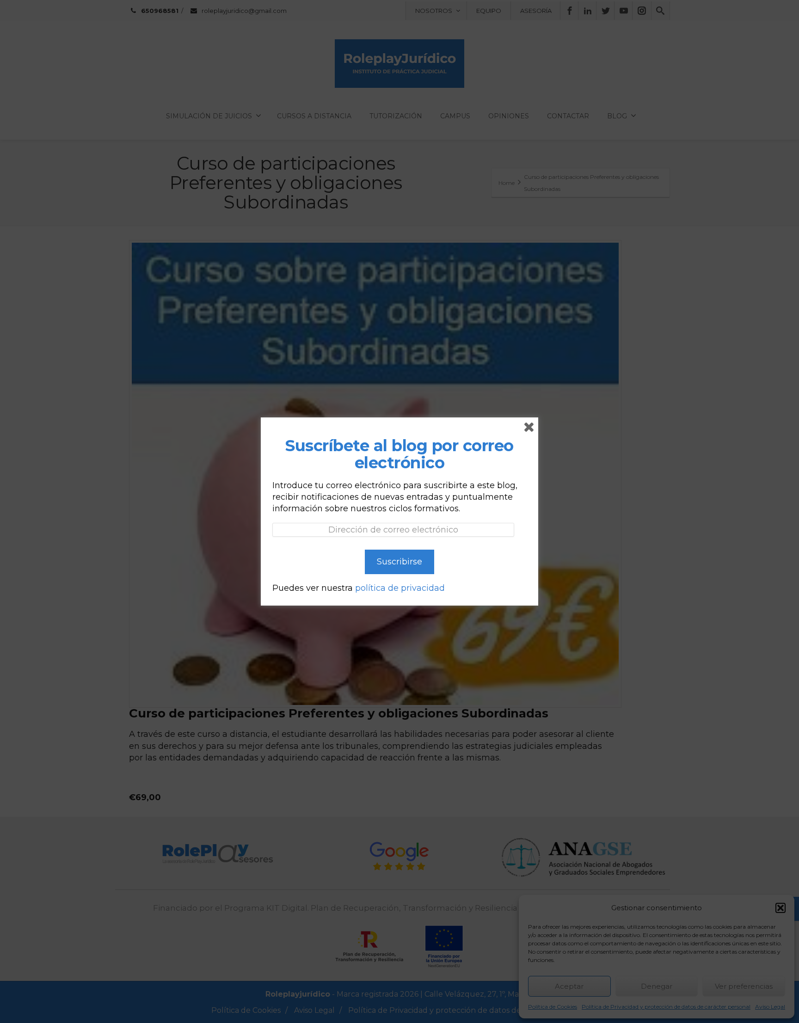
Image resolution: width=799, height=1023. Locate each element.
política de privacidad (400, 588)
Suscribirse (399, 562)
